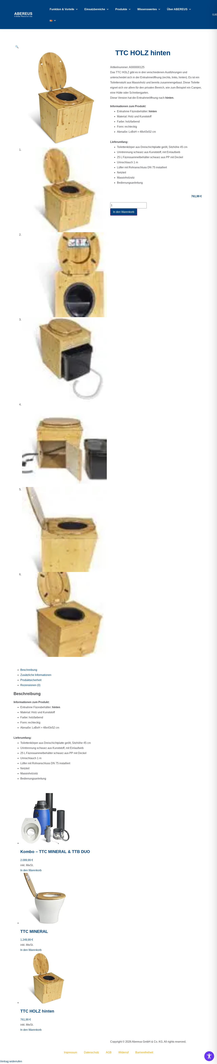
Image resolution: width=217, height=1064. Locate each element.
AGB (109, 1052)
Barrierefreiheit (144, 1052)
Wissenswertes (147, 9)
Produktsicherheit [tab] (30, 680)
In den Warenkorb (123, 211)
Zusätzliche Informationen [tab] (35, 674)
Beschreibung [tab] (28, 669)
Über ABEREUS (177, 9)
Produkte (121, 9)
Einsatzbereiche (94, 9)
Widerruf (123, 1052)
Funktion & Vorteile (62, 9)
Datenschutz (91, 1052)
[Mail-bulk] (14, 1041)
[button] (17, 46)
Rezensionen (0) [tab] (30, 685)
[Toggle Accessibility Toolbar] (209, 1056)
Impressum (70, 1052)
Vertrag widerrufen (11, 1061)
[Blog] (15, 1041)
